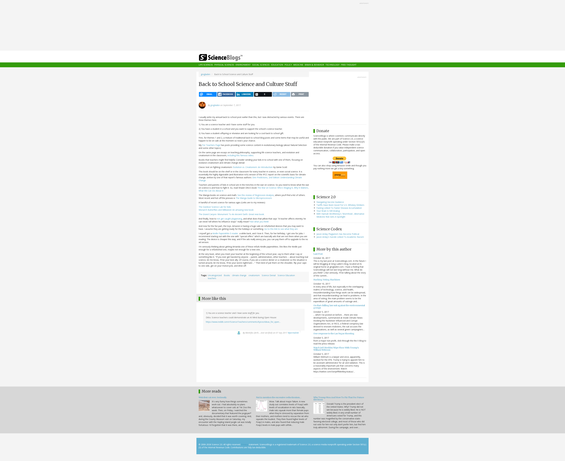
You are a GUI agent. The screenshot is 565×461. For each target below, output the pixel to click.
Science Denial (269, 275)
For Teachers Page (211, 145)
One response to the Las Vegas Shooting (333, 333)
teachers (212, 278)
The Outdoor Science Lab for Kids (215, 206)
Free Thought (349, 65)
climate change (239, 275)
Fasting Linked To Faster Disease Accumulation (339, 208)
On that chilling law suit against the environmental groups (339, 306)
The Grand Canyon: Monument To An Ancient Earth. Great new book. (231, 214)
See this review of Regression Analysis (255, 195)
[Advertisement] (282, 25)
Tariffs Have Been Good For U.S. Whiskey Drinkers (340, 205)
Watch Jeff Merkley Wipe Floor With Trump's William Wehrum (336, 348)
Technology (332, 65)
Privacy (244, 444)
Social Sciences (261, 65)
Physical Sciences (224, 65)
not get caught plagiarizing (229, 218)
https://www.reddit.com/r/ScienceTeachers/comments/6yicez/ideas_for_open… (243, 321)
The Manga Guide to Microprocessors (254, 198)
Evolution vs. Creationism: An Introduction (253, 167)
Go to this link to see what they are (281, 229)
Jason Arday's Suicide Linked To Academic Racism (340, 237)
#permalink (293, 332)
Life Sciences (206, 65)
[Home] (227, 57)
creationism (254, 275)
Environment (243, 65)
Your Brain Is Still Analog (328, 210)
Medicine (298, 65)
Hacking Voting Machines (326, 279)
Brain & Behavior (314, 65)
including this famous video (240, 155)
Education (277, 65)
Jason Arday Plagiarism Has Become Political (337, 234)
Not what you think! (259, 221)
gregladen (205, 74)
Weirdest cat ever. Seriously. (213, 397)
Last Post (318, 254)
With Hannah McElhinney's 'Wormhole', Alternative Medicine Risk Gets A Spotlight (340, 215)
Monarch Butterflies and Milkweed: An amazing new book (226, 209)
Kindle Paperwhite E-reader (225, 233)
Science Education (286, 275)
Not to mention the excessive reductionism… (278, 397)
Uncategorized (215, 275)
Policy (288, 65)
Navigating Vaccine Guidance (330, 202)
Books (227, 275)
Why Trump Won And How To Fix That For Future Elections (338, 398)
